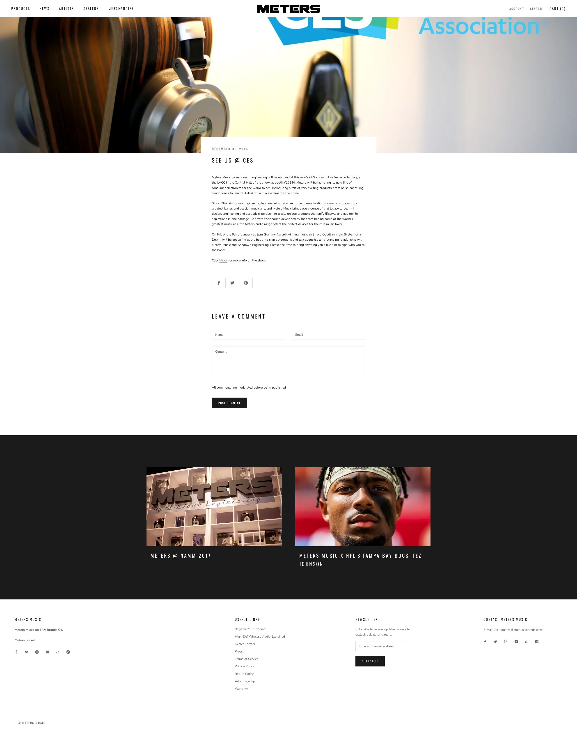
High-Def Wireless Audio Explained (260, 636)
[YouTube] (47, 651)
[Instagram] (37, 651)
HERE (223, 260)
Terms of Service (246, 659)
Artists (66, 8)
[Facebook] (16, 651)
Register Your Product (250, 629)
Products (20, 8)
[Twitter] (26, 651)
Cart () (558, 8)
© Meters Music (32, 722)
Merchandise (121, 8)
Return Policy (244, 674)
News (45, 8)
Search (536, 8)
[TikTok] (57, 651)
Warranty (241, 689)
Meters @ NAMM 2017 (181, 555)
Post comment (229, 403)
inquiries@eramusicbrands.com (520, 630)
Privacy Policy (244, 666)
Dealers (91, 8)
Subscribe (370, 661)
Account (516, 8)
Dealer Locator (245, 644)
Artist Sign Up (245, 681)
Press (239, 651)
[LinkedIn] (68, 651)
